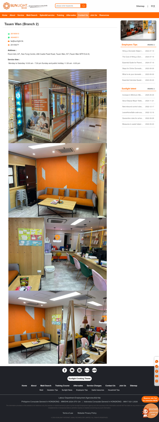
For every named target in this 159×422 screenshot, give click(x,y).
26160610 (15, 33)
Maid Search (31, 15)
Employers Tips (82, 390)
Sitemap (140, 6)
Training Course (62, 385)
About (12, 15)
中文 (153, 6)
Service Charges (94, 385)
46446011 (15, 37)
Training (60, 15)
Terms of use (68, 413)
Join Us (93, 15)
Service (20, 15)
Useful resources (98, 390)
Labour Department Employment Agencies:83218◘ (79, 397)
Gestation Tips (52, 390)
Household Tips (114, 390)
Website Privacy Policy (87, 413)
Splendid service (47, 15)
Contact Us (83, 15)
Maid (42, 390)
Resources (104, 15)
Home (4, 15)
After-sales (71, 15)
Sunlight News (67, 390)
